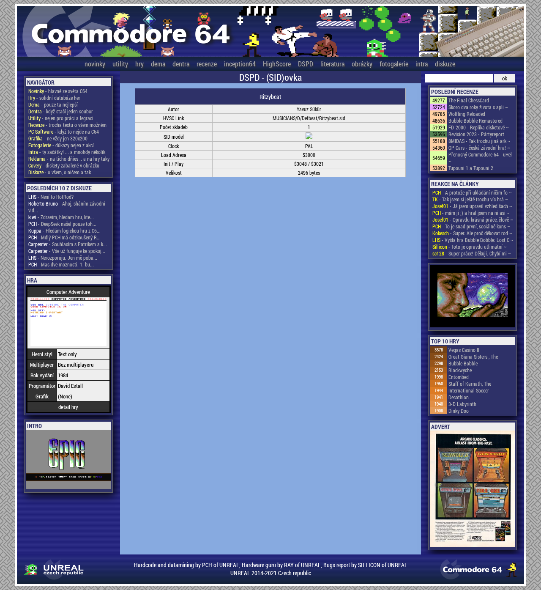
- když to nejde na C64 (63, 131)
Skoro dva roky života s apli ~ (478, 107)
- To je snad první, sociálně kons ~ (471, 226)
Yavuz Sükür (309, 109)
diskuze (445, 63)
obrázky (362, 63)
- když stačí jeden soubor (60, 111)
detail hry (68, 407)
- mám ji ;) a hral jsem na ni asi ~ (471, 212)
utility (120, 63)
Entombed (458, 376)
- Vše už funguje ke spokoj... (66, 250)
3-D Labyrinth (462, 404)
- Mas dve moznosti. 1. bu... (61, 264)
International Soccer (468, 390)
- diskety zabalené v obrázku (63, 165)
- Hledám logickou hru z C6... (64, 230)
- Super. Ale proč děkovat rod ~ (472, 233)
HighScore (277, 63)
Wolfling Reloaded (466, 113)
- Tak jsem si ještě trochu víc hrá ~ (470, 199)
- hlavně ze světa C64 (57, 91)
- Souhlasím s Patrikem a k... (67, 244)
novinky (95, 63)
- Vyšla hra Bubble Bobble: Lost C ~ (473, 239)
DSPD (305, 63)
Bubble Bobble (463, 363)
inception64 (240, 63)
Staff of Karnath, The (469, 383)
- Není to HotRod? (51, 196)
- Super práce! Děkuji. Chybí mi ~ (471, 253)
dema (158, 63)
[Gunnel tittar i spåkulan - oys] (472, 297)
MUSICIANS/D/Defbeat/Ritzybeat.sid (309, 118)
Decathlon (458, 397)
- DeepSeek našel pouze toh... (62, 223)
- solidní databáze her (54, 97)
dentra (180, 63)
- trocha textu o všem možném (67, 124)
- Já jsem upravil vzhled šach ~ (472, 206)
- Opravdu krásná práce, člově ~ (472, 219)
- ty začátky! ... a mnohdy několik (66, 151)
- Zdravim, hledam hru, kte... (61, 217)
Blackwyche (460, 370)
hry (139, 63)
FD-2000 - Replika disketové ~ (478, 127)
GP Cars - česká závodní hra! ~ (479, 147)
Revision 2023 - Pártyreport (476, 134)
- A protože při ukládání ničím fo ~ (472, 192)
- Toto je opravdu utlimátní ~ (469, 246)
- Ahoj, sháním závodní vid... (66, 207)
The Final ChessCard (468, 100)
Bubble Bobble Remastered (475, 120)
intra (421, 63)
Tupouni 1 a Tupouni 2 (470, 168)
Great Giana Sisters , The (473, 356)
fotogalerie (394, 63)
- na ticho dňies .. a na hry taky (68, 158)
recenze (207, 63)
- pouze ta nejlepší (53, 104)
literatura (332, 63)
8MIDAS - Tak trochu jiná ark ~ (479, 140)
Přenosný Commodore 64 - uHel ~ (480, 158)
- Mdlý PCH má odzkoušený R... (64, 237)
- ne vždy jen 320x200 (57, 138)
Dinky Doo (458, 410)
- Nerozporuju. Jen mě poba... (62, 257)
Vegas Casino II (463, 349)
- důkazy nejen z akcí (61, 145)
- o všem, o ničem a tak (59, 172)
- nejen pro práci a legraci (60, 118)
